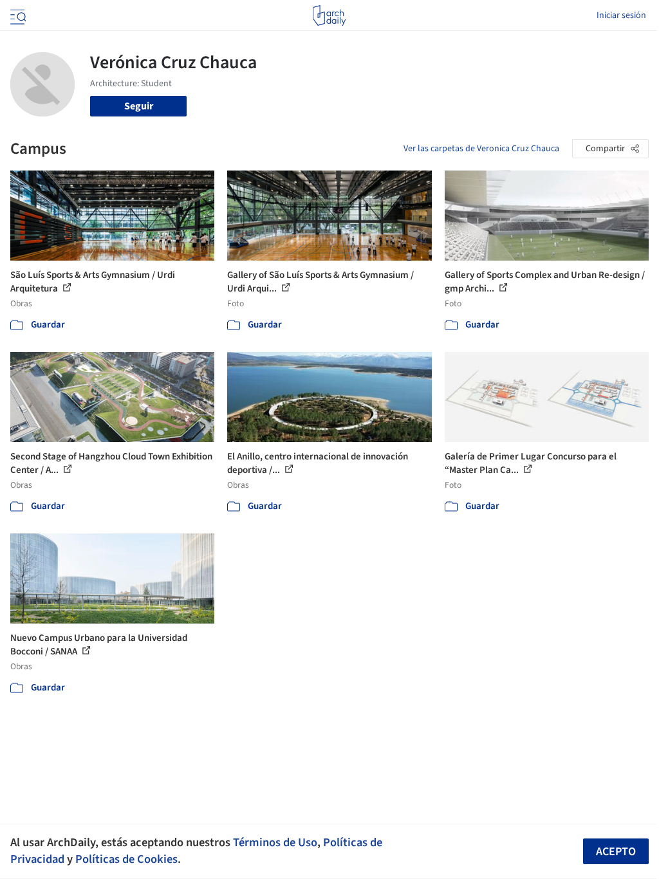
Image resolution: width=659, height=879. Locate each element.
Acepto (616, 852)
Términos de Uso (275, 842)
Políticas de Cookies (126, 859)
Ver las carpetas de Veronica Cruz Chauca (481, 148)
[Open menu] (17, 15)
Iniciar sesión (621, 15)
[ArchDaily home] (329, 15)
